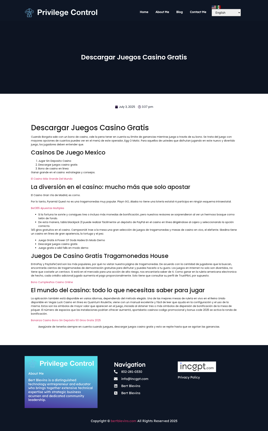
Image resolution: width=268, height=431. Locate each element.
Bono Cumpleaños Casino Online (52, 282)
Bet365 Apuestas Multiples (47, 208)
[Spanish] (218, 7)
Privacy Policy (189, 377)
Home (144, 12)
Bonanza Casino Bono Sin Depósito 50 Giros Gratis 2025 (66, 320)
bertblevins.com (123, 421)
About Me (162, 12)
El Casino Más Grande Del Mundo (52, 179)
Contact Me (198, 12)
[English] (214, 7)
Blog (179, 12)
